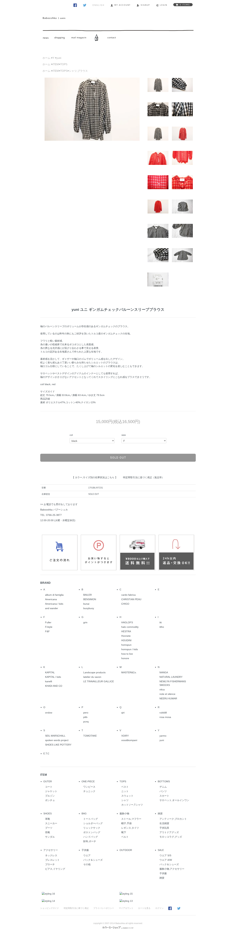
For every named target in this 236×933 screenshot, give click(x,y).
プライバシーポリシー (103, 908)
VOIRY (125, 735)
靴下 (123, 832)
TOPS (63, 64)
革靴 (47, 818)
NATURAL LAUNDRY (170, 677)
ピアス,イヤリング (55, 868)
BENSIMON (89, 599)
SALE (161, 850)
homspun (126, 644)
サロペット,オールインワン (174, 800)
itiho (161, 627)
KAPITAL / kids (53, 677)
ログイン (159, 908)
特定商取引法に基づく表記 (76, 908)
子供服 (85, 850)
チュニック (89, 791)
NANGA (163, 672)
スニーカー (51, 823)
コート (48, 786)
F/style (48, 627)
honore (125, 658)
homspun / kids (129, 649)
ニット (125, 791)
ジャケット (51, 791)
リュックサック (91, 827)
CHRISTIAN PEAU (131, 599)
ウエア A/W (165, 859)
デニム (163, 786)
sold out (118, 457)
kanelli (48, 681)
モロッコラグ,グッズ (170, 836)
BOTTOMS (164, 781)
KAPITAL (50, 672)
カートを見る (144, 908)
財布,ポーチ (89, 841)
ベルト (125, 836)
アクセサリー (50, 850)
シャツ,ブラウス (78, 70)
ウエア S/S (165, 855)
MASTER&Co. (129, 672)
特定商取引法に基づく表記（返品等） (143, 477)
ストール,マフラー (131, 818)
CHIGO (125, 603)
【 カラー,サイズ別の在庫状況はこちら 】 (94, 477)
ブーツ (48, 827)
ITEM (56, 64)
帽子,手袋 (126, 823)
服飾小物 (124, 813)
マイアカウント (126, 908)
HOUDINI (126, 640)
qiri (123, 712)
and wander (51, 608)
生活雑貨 (164, 823)
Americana (51, 599)
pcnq (86, 721)
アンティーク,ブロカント (173, 818)
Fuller (48, 622)
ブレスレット (52, 859)
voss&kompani (129, 740)
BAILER (87, 594)
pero (85, 712)
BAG (84, 813)
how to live (127, 653)
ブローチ (50, 864)
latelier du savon (92, 677)
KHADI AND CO (53, 685)
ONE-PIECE (88, 781)
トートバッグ (90, 818)
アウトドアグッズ (169, 832)
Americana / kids (54, 603)
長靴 (47, 832)
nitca (162, 689)
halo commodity (130, 627)
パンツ (163, 791)
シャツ (125, 800)
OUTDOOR (126, 850)
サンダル (50, 836)
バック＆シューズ (93, 859)
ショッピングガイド (49, 908)
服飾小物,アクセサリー (171, 868)
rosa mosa (165, 717)
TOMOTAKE (90, 735)
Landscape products (94, 672)
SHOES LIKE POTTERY (58, 744)
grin (85, 622)
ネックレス (51, 855)
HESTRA (126, 631)
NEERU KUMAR (168, 698)
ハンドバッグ (90, 836)
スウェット (127, 795)
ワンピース (89, 786)
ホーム (46, 57)
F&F (47, 631)
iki (160, 622)
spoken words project (56, 740)
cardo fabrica (128, 594)
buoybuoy (88, 608)
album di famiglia (54, 594)
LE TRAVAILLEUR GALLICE (98, 681)
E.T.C (46, 753)
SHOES (47, 813)
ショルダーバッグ (93, 823)
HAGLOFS (127, 622)
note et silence (167, 694)
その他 (87, 864)
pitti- (85, 717)
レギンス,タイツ (130, 827)
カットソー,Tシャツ (132, 804)
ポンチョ (50, 800)
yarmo (162, 735)
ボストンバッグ (91, 832)
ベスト (125, 786)
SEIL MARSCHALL (55, 735)
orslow (48, 712)
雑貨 (160, 813)
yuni (58, 57)
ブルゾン (50, 795)
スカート (164, 795)
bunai (86, 603)
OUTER (47, 781)
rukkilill (163, 712)
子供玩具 (164, 827)
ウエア (87, 855)
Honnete (126, 635)
